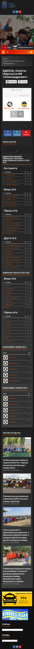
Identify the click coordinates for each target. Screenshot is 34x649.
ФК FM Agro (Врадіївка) (11, 181)
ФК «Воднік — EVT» (10, 199)
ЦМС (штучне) (23, 95)
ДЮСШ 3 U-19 (8, 254)
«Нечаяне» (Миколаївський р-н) (13, 245)
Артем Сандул (12, 357)
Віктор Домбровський (14, 381)
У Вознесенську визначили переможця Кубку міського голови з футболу (15, 498)
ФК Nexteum (8, 251)
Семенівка (8, 292)
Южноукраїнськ (9, 288)
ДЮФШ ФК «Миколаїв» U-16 (12, 257)
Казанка (7, 285)
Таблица (24, 81)
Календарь (13, 81)
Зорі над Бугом (9, 341)
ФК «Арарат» (8, 178)
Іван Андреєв (12, 416)
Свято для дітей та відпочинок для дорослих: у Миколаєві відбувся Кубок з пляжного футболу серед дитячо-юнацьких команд (16, 535)
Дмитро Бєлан (12, 422)
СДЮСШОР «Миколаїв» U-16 (12, 217)
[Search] (28, 52)
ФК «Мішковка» (9, 233)
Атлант (7, 335)
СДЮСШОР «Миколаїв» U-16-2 (13, 260)
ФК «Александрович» (24, 108)
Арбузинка (8, 325)
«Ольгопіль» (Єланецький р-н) (13, 224)
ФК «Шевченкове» (10, 175)
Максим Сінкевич (13, 404)
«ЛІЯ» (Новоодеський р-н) (12, 227)
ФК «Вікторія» (9, 220)
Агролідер (8, 301)
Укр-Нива (7, 295)
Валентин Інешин (13, 410)
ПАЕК (6, 338)
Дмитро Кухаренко (14, 363)
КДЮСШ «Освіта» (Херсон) (10, 108)
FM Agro (7, 307)
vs (17, 151)
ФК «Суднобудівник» (10, 202)
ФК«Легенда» (8, 264)
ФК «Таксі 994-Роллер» (11, 206)
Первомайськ (9, 304)
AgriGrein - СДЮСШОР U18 (12, 298)
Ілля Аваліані (12, 398)
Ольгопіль (8, 332)
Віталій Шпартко (13, 369)
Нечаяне (7, 322)
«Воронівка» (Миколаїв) (11, 196)
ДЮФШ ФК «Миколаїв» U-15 (12, 267)
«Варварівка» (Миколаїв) (12, 184)
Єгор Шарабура (13, 375)
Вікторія (7, 328)
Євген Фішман (15, 470)
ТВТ (6, 319)
